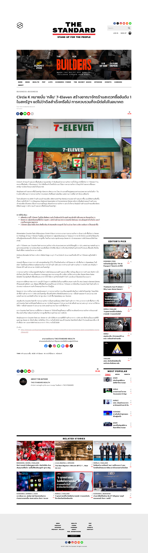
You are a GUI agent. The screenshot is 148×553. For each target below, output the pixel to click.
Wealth (74, 523)
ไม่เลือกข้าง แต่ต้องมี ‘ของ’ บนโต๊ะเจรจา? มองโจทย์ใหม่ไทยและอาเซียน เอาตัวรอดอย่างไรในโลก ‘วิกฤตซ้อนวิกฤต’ (110, 466)
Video (74, 525)
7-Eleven (40, 353)
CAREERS (118, 82)
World (105, 309)
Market (116, 400)
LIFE (50, 82)
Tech (113, 261)
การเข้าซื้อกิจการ (50, 353)
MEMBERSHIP (74, 536)
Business (22, 91)
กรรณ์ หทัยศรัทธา (60, 463)
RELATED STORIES (74, 438)
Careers (74, 527)
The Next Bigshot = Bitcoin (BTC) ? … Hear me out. (71, 466)
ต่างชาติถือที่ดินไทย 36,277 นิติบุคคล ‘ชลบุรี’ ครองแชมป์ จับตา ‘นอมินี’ (108, 497)
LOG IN (115, 33)
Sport (115, 378)
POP (43, 82)
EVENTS (108, 82)
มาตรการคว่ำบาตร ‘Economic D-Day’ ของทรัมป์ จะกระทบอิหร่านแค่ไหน (120, 392)
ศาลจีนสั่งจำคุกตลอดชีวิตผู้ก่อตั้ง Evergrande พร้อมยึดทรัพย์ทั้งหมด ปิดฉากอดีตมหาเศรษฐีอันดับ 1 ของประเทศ (121, 415)
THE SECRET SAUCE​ (82, 82)
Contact (90, 529)
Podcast (58, 525)
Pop (90, 523)
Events (90, 527)
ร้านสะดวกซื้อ (26, 353)
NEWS (27, 82)
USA (34, 353)
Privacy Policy (58, 529)
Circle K (59, 353)
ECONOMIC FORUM (63, 82)
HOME (20, 82)
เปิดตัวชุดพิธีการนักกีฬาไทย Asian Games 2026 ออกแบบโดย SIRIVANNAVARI (119, 381)
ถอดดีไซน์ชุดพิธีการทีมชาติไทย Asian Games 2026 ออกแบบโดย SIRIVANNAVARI (120, 426)
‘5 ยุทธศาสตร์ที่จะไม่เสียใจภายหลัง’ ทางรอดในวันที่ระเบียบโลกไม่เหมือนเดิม (112, 312)
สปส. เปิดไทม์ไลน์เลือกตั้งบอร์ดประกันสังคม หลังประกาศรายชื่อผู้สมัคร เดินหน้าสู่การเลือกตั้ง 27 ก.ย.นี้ (112, 362)
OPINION (98, 82)
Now (90, 525)
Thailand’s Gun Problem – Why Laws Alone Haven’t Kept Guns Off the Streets (113, 288)
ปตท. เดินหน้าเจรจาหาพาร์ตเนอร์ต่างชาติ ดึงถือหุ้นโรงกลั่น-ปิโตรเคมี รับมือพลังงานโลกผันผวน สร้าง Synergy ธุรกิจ (121, 404)
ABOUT (21, 85)
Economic (107, 261)
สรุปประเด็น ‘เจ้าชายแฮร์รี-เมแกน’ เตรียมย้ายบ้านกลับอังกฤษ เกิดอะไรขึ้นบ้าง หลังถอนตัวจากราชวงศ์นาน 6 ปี (113, 337)
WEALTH (36, 82)
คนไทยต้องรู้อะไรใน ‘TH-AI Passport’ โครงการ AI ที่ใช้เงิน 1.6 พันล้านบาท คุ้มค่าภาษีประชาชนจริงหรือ (113, 264)
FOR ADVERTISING (74, 531)
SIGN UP (123, 33)
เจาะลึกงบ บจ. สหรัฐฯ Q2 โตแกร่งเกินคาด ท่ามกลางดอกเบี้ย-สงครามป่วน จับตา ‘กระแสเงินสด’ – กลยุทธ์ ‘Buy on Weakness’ (32, 497)
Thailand (113, 309)
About (74, 529)
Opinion (71, 463)
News (28, 463)
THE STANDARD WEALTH (27, 107)
